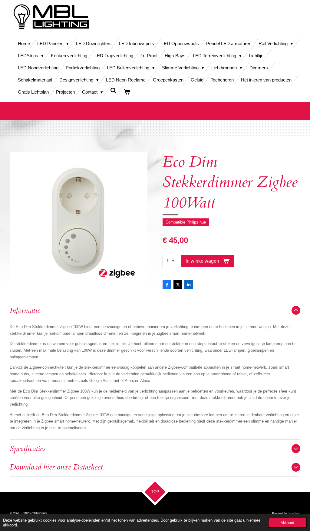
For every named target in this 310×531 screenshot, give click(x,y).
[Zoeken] (113, 91)
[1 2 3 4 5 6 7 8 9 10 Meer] (170, 261)
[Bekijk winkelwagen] (127, 92)
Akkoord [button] (287, 523)
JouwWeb (294, 513)
